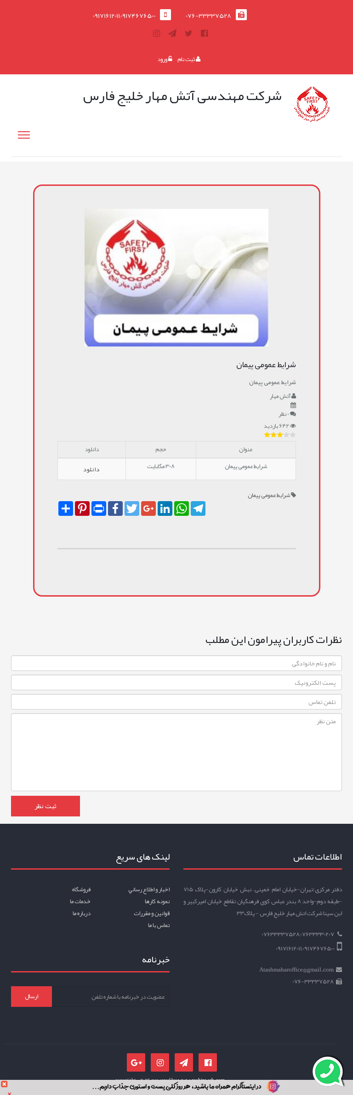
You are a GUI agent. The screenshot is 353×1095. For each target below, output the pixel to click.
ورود (162, 59)
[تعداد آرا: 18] (267, 434)
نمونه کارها (157, 901)
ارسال (31, 996)
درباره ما (82, 913)
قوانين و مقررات (152, 913)
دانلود (91, 469)
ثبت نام (186, 59)
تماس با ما (159, 925)
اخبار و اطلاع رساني (149, 889)
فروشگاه (81, 889)
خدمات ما (80, 901)
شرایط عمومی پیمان (269, 495)
